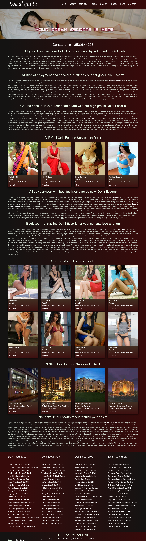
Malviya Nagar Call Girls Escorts (53, 494)
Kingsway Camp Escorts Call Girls (87, 514)
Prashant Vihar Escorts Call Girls (19, 473)
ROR (78, 539)
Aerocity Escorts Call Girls (84, 505)
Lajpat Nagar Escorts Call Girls (52, 508)
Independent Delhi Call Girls (114, 229)
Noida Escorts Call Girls (83, 500)
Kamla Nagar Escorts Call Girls (19, 511)
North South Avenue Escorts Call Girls (122, 505)
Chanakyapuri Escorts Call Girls (52, 467)
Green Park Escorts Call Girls (18, 479)
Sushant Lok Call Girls (83, 494)
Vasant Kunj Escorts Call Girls (52, 511)
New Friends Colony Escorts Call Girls (88, 497)
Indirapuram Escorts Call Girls (85, 470)
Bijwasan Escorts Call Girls (117, 497)
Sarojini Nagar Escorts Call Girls (119, 517)
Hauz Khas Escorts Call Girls (18, 476)
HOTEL (114, 4)
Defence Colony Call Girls (50, 479)
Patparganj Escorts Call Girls (18, 494)
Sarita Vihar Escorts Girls (50, 500)
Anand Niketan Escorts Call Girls (120, 488)
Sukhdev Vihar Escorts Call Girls (86, 520)
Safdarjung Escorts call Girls (51, 488)
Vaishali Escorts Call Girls (17, 497)
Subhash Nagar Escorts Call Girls (20, 520)
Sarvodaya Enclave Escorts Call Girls (121, 479)
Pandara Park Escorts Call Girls (52, 464)
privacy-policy (46, 539)
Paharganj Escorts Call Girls (51, 517)
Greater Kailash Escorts (50, 491)
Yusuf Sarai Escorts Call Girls (85, 523)
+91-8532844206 (80, 44)
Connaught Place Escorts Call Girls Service (23, 467)
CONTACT (132, 4)
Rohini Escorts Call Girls (50, 505)
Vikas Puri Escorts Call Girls (85, 491)
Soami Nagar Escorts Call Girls (119, 476)
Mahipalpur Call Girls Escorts (51, 523)
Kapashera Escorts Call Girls (118, 494)
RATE (122, 4)
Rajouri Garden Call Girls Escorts (53, 476)
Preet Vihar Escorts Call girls (18, 470)
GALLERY (104, 4)
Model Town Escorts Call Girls (19, 482)
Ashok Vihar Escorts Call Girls (18, 505)
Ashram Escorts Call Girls (117, 508)
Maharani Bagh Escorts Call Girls (53, 470)
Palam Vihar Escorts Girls (50, 502)
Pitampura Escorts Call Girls (118, 470)
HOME (63, 4)
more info (12, 185)
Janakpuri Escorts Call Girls (18, 491)
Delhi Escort (34, 56)
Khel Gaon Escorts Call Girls (118, 464)
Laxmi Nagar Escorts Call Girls (86, 502)
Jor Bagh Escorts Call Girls (17, 523)
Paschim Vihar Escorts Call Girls (119, 520)
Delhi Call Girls (89, 118)
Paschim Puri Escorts (82, 479)
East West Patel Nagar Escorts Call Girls (122, 502)
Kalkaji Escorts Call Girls (83, 467)
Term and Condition (59, 539)
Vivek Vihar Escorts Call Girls (85, 476)
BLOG (94, 4)
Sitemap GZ (85, 539)
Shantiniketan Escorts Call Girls (119, 467)
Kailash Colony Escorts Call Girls (120, 491)
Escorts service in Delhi (118, 80)
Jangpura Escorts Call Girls (84, 482)
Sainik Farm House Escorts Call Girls (21, 502)
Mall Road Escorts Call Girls (85, 517)
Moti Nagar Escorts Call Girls (18, 485)
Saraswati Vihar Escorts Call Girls (87, 511)
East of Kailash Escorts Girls (118, 526)
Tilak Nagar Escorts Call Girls (52, 473)
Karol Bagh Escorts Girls (50, 520)
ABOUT (73, 4)
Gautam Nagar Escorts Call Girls (19, 508)
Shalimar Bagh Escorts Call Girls (86, 488)
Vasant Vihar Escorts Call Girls (52, 514)
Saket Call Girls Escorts (49, 497)
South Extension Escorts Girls (85, 526)
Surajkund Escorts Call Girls (85, 529)
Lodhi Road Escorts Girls (84, 485)
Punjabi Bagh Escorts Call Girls (19, 464)
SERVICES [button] (83, 4)
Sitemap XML (71, 539)
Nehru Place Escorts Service (18, 514)
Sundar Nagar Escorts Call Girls (119, 511)
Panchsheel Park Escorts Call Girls (120, 482)
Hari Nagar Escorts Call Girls (85, 464)
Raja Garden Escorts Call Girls (119, 500)
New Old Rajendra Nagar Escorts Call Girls (23, 517)
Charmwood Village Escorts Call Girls (21, 526)
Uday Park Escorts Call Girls (118, 514)
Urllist (92, 539)
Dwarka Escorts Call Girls (117, 523)
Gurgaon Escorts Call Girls (51, 485)
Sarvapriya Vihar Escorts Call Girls (120, 473)
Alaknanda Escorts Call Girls (18, 488)
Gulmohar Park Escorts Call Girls (120, 485)
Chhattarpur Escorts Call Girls (18, 500)
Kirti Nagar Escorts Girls (83, 508)
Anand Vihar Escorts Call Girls (85, 473)
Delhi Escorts (114, 197)
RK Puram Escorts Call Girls (51, 482)
